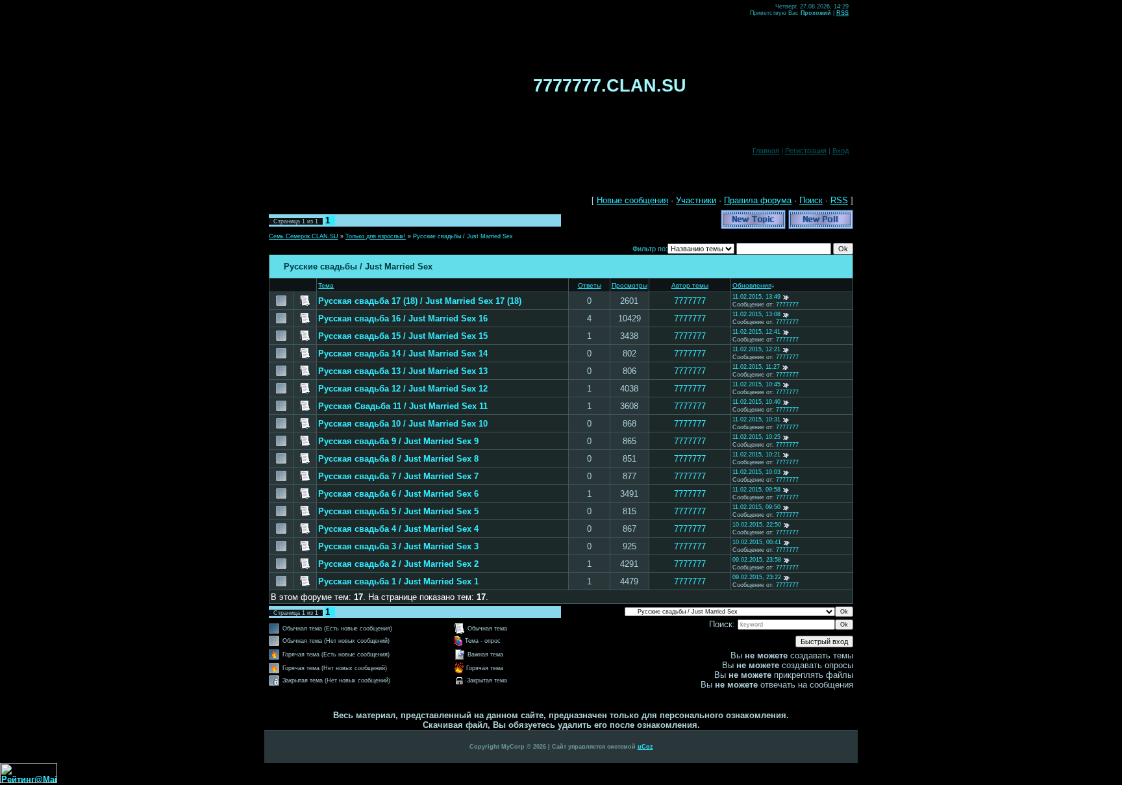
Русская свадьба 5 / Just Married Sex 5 (398, 511)
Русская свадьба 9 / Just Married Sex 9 (398, 441)
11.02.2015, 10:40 (756, 402)
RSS (842, 13)
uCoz (645, 746)
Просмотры (629, 285)
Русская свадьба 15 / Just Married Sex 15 (403, 336)
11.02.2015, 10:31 (756, 419)
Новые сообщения (632, 200)
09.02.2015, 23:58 (756, 559)
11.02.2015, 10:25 (756, 437)
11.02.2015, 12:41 (756, 332)
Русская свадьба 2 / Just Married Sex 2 (398, 564)
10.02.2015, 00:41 (756, 542)
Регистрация (806, 151)
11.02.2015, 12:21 (756, 349)
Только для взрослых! (375, 236)
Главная (766, 151)
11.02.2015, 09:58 (756, 489)
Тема (326, 285)
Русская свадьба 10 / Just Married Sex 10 (403, 424)
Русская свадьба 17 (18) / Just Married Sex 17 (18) (419, 301)
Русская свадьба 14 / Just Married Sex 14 (403, 353)
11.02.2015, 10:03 (756, 472)
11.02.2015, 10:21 (756, 454)
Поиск (811, 200)
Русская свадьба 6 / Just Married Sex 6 (398, 494)
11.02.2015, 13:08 (756, 314)
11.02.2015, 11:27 (756, 367)
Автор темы (689, 285)
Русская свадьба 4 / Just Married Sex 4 (398, 529)
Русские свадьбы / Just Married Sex (463, 236)
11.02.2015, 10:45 (756, 384)
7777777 (690, 301)
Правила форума (758, 200)
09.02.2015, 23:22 (756, 577)
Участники (696, 200)
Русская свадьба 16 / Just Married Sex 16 (403, 318)
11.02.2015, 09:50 (756, 507)
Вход (840, 151)
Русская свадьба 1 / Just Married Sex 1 (398, 581)
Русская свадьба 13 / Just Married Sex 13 (403, 371)
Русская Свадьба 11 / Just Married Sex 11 (403, 406)
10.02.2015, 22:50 (756, 524)
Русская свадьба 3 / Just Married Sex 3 (398, 546)
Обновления (751, 285)
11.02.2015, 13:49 (756, 296)
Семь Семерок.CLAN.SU (303, 236)
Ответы (589, 285)
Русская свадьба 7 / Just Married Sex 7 (398, 476)
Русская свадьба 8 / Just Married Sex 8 (398, 459)
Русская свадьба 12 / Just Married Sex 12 (403, 388)
